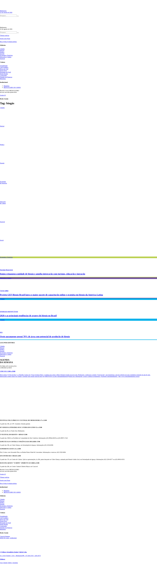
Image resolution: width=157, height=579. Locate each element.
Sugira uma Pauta (5, 38)
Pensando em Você (5, 72)
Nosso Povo (3, 70)
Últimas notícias (4, 35)
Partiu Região (4, 74)
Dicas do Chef (4, 69)
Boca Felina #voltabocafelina (8, 41)
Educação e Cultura (5, 57)
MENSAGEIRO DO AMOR (12, 87)
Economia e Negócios (6, 55)
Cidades (2, 49)
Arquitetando (4, 65)
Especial (2, 58)
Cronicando (3, 75)
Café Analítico (4, 67)
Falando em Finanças (6, 77)
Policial (2, 50)
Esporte (2, 54)
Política (2, 52)
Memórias (3, 79)
